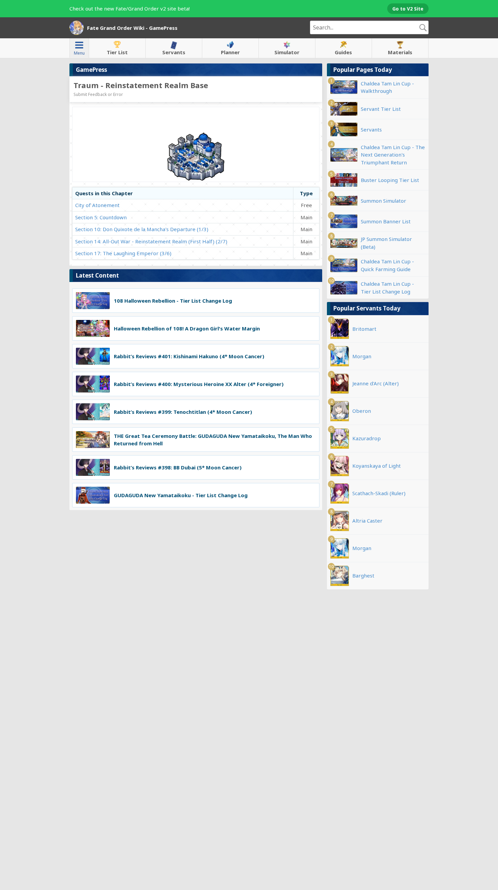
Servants (173, 52)
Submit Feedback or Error (98, 94)
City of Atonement (97, 205)
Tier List (117, 52)
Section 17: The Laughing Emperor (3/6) (123, 253)
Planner (230, 52)
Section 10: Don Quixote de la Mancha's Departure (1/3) (141, 229)
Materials (400, 52)
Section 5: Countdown (101, 217)
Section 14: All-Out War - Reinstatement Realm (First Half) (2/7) (151, 241)
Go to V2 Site (407, 8)
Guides (343, 52)
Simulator (286, 52)
